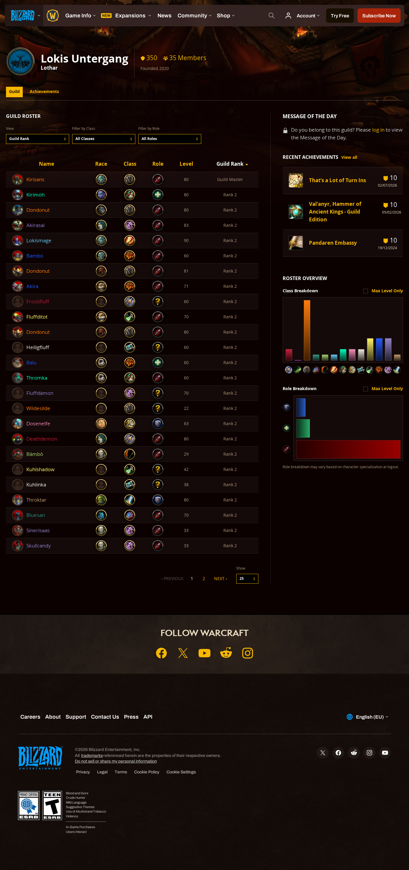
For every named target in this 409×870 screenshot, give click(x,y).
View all (349, 157)
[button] (37, 139)
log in (378, 129)
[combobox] (37, 139)
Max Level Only (387, 291)
